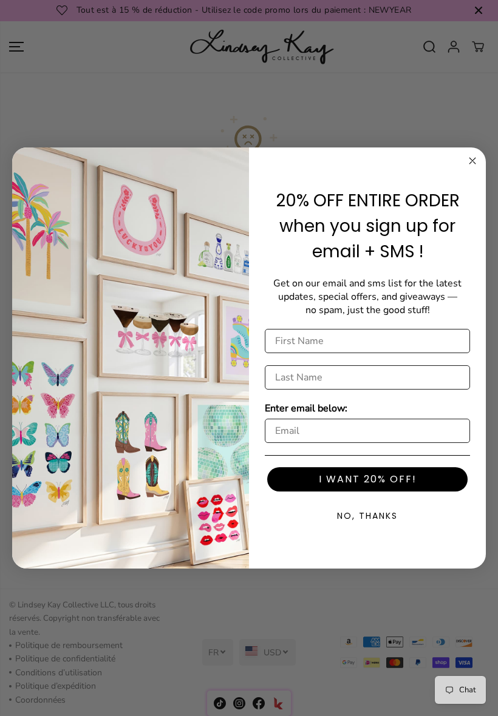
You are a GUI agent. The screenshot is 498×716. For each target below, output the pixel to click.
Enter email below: (306, 408)
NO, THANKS (367, 516)
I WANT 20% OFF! (368, 479)
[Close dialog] (472, 161)
